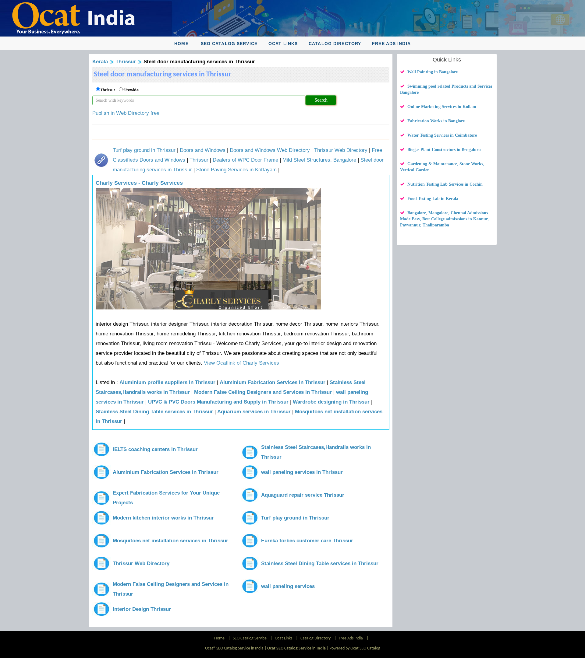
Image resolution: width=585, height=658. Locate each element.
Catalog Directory (335, 43)
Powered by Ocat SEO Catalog (354, 648)
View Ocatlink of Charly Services (241, 363)
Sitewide (131, 90)
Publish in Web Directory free (125, 113)
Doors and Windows (202, 150)
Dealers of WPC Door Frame (245, 160)
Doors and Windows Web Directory (270, 150)
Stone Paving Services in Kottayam (236, 170)
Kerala (100, 62)
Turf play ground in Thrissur (144, 150)
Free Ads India (391, 43)
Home (181, 43)
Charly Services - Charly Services (139, 183)
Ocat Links (283, 43)
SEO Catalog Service (229, 43)
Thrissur (125, 62)
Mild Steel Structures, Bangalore (319, 160)
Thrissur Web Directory (340, 150)
